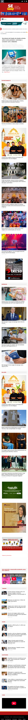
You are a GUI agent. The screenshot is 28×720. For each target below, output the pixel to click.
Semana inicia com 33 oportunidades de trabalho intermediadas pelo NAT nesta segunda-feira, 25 (13, 302)
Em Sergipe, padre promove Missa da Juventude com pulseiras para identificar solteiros (14, 451)
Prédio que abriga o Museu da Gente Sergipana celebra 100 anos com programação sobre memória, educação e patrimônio (14, 181)
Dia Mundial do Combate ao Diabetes (13, 46)
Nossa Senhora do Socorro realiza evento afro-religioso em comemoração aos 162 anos (12, 229)
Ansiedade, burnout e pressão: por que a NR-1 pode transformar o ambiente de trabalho (17, 659)
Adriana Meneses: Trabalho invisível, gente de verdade (16, 648)
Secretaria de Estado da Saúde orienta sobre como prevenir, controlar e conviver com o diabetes (13, 40)
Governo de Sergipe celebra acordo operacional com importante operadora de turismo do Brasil (17, 614)
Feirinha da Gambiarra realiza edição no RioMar (13, 123)
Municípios (14, 719)
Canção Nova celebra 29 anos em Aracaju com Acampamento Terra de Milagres (12, 158)
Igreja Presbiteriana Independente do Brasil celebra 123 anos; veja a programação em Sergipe (14, 428)
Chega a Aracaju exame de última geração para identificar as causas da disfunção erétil (16, 642)
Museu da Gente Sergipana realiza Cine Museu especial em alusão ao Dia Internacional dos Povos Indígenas (13, 205)
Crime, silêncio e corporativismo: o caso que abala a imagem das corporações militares (17, 680)
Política (15, 43)
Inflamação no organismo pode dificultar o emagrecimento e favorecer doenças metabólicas (17, 673)
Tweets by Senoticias (6, 555)
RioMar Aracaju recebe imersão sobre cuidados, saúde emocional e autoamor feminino (13, 101)
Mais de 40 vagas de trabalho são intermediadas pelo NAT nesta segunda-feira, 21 (13, 345)
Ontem (10, 47)
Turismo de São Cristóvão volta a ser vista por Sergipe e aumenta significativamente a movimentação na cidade (17, 593)
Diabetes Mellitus (5, 47)
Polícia (24, 719)
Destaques (12, 43)
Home (2, 719)
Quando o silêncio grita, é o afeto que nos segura (16, 625)
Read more (6, 72)
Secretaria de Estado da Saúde (18, 47)
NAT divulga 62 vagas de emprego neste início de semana (13, 322)
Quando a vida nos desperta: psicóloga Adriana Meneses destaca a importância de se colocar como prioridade (17, 634)
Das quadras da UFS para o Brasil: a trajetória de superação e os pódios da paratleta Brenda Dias (17, 687)
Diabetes (22, 46)
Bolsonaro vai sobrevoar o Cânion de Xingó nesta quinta (16, 600)
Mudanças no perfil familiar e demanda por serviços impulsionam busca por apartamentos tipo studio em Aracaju (17, 666)
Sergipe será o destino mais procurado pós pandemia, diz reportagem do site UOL (17, 607)
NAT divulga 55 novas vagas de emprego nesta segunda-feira (12, 365)
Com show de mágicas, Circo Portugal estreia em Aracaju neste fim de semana (13, 252)
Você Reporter (8, 719)
